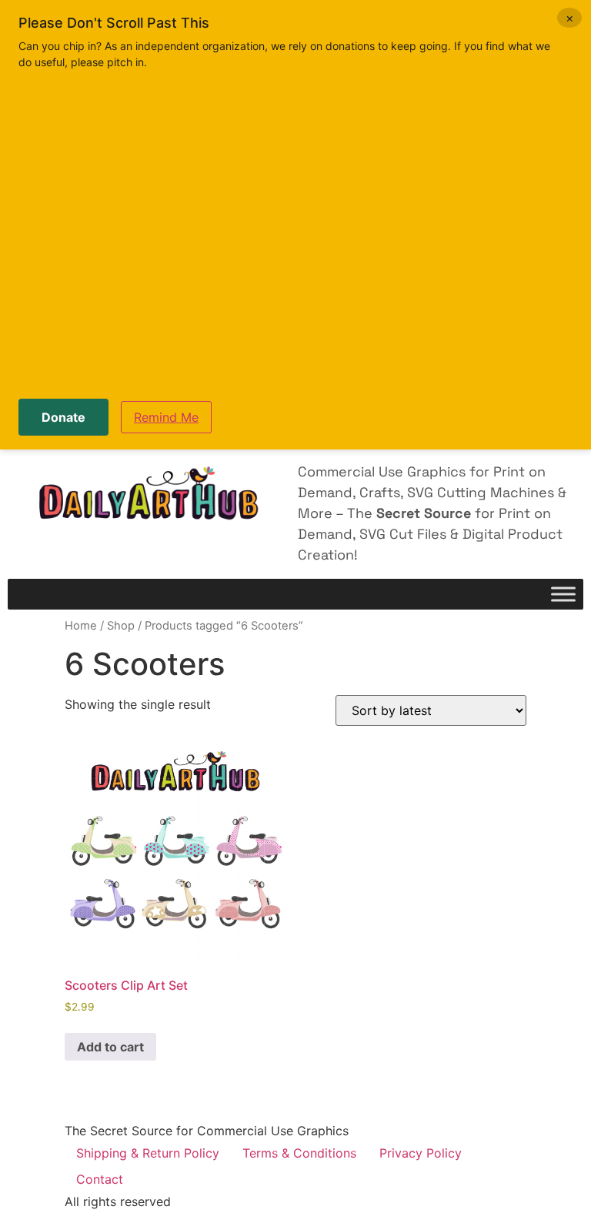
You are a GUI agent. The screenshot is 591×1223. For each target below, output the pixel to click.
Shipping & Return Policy (147, 1153)
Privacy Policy (420, 1153)
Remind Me (166, 417)
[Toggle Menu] (563, 594)
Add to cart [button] (110, 1046)
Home (81, 626)
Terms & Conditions (299, 1153)
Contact (99, 1179)
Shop (121, 626)
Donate (63, 417)
